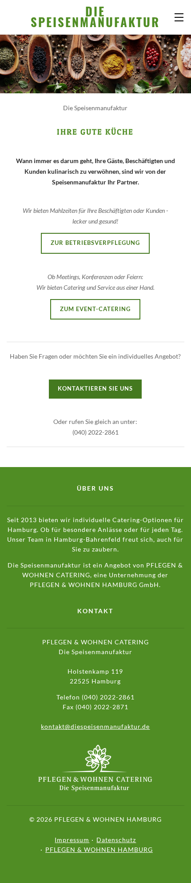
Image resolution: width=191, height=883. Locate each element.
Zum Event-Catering (95, 309)
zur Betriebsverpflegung (95, 243)
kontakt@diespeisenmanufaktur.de (95, 726)
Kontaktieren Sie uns (95, 388)
